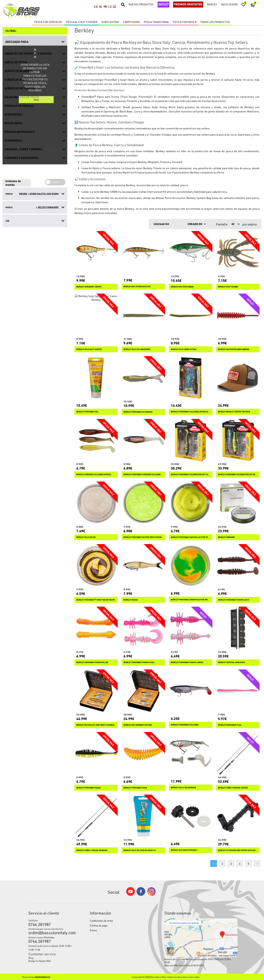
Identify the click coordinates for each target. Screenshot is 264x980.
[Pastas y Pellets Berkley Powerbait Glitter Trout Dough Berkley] (143, 503)
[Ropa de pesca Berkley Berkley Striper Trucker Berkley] (238, 378)
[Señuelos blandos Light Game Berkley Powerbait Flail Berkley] (238, 691)
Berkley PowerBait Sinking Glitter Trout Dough (190, 600)
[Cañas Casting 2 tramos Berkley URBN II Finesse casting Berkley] (238, 754)
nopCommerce (42, 976)
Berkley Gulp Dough (85, 537)
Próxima (257, 863)
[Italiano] (96, 6)
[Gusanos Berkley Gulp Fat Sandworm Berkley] (143, 315)
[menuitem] (51, 957)
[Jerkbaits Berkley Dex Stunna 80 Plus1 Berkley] (143, 253)
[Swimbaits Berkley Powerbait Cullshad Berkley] (190, 691)
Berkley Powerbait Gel (87, 412)
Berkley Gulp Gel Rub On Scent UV (139, 850)
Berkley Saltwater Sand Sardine (233, 349)
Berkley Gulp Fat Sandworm (136, 349)
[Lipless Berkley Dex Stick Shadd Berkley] (190, 253)
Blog (30, 957)
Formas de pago (98, 925)
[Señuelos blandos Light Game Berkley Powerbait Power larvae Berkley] (190, 628)
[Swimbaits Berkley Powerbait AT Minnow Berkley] (143, 378)
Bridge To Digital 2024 (39, 960)
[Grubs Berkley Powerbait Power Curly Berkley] (143, 628)
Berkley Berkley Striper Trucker (234, 412)
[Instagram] (151, 895)
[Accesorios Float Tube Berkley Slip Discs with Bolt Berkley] (190, 816)
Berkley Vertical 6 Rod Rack (231, 662)
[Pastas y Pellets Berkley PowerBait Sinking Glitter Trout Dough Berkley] (190, 566)
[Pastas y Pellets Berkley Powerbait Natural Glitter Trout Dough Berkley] (190, 503)
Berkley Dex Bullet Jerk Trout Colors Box (96, 725)
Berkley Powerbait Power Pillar (92, 662)
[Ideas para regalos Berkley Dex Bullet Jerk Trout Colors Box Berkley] (96, 691)
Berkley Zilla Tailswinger (183, 787)
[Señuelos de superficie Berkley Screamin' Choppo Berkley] (96, 253)
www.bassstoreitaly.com (170, 209)
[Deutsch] (105, 6)
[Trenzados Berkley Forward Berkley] (238, 503)
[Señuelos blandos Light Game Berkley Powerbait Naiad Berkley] (96, 754)
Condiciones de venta (101, 920)
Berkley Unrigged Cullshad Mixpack (93, 474)
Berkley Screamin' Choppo (88, 287)
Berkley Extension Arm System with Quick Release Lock (238, 850)
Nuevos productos (141, 4)
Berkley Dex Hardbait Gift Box (137, 725)
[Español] (114, 6)
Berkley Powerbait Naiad (88, 788)
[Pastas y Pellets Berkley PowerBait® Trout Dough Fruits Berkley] (96, 566)
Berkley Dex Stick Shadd (182, 287)
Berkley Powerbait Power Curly (139, 662)
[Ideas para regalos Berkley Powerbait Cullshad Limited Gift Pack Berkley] (190, 378)
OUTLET (163, 4)
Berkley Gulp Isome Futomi (183, 349)
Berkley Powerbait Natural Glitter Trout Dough (190, 537)
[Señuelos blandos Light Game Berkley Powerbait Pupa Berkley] (143, 754)
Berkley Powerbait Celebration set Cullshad (190, 474)
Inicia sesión (229, 4)
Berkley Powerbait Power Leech (233, 600)
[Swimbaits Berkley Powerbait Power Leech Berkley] (238, 566)
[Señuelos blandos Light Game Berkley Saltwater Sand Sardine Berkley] (238, 315)
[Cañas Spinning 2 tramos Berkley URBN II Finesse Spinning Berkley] (96, 816)
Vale (36, 99)
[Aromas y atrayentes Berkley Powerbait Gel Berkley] (96, 378)
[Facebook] (140, 895)
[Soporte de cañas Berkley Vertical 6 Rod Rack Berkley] (238, 628)
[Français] (109, 6)
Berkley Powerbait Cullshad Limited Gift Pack (190, 412)
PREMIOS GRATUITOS (188, 4)
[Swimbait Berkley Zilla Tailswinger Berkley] (190, 754)
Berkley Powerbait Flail (230, 725)
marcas (212, 4)
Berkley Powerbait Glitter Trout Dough (142, 537)
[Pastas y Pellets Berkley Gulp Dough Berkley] (96, 503)
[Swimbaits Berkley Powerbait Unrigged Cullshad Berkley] (143, 441)
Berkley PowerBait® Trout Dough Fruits (95, 600)
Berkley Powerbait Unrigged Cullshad (142, 474)
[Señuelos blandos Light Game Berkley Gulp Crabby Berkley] (238, 253)
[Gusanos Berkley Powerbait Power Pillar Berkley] (96, 628)
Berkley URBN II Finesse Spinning (91, 850)
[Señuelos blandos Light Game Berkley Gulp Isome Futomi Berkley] (190, 315)
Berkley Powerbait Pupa (135, 788)
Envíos (93, 930)
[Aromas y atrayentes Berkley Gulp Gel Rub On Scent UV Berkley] (143, 816)
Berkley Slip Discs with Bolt (184, 850)
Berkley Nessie (130, 600)
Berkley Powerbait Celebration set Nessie (238, 474)
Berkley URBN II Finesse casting (233, 788)
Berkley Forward (226, 537)
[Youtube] (130, 895)
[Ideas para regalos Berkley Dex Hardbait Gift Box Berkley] (143, 691)
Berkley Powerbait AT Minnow (137, 412)
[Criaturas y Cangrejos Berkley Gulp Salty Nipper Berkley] (96, 315)
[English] (100, 6)
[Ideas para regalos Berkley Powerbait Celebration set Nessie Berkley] (238, 441)
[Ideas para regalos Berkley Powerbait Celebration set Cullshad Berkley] (190, 441)
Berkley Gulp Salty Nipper (89, 349)
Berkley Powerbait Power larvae (187, 662)
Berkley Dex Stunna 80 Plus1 (137, 286)
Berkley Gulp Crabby (228, 287)
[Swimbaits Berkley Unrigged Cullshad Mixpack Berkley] (96, 441)
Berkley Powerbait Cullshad (184, 725)
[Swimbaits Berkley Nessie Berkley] (143, 566)
